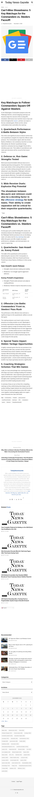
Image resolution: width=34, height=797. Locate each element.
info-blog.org (13, 492)
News (4, 754)
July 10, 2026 (5, 579)
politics (5, 757)
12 (8, 711)
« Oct (2, 721)
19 (8, 715)
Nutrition (19, 754)
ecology (28, 733)
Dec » (6, 721)
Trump (5, 768)
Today (14, 765)
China (21, 730)
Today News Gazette (17, 2)
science (5, 760)
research (24, 757)
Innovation (15, 743)
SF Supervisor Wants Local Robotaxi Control (20, 638)
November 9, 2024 (18, 23)
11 (3, 711)
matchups (14, 400)
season (16, 121)
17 (30, 711)
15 (21, 711)
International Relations (8, 746)
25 (3, 718)
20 (12, 715)
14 (17, 711)
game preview (22, 397)
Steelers (9, 402)
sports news (6, 762)
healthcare (5, 743)
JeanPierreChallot (6, 400)
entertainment (24, 738)
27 (12, 718)
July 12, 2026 (5, 555)
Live (29, 749)
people (27, 754)
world (4, 771)
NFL (20, 400)
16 (26, 711)
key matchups (20, 237)
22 (21, 715)
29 (21, 718)
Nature (26, 752)
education (14, 738)
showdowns (25, 400)
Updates (13, 768)
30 (26, 718)
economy (5, 738)
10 (30, 708)
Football (15, 397)
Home (2, 7)
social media (14, 760)
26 (8, 718)
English (5, 607)
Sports (6, 7)
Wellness (21, 768)
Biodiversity (13, 730)
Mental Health (16, 752)
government (14, 741)
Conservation (18, 733)
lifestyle (21, 749)
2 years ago (12, 663)
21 (17, 715)
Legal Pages (19, 781)
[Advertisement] (17, 80)
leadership (12, 749)
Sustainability (26, 762)
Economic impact (20, 735)
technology (6, 765)
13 (12, 711)
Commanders (8, 397)
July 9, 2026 (5, 602)
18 (3, 715)
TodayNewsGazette (7, 23)
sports (3, 402)
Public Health (14, 757)
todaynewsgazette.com (19, 789)
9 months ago (13, 640)
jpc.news (19, 494)
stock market (16, 762)
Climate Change (7, 733)
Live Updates (6, 752)
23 (26, 715)
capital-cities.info (21, 492)
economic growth (7, 735)
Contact (13, 781)
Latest (4, 749)
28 (17, 718)
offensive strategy (14, 200)
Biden (4, 730)
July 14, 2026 (5, 531)
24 (30, 715)
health (22, 741)
